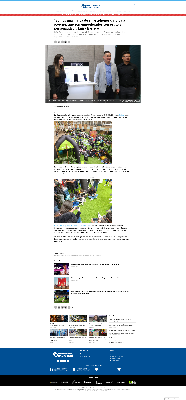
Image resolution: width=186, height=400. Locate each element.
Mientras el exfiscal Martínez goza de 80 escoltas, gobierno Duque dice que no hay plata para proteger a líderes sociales (121, 325)
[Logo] (90, 6)
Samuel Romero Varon (63, 106)
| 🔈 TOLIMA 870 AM (105, 15)
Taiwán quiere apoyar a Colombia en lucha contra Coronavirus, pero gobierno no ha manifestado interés (121, 320)
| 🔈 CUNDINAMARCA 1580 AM (94, 15)
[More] (72, 307)
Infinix (122, 115)
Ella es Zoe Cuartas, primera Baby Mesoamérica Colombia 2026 (96, 324)
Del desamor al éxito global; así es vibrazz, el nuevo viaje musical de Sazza (95, 264)
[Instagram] (61, 361)
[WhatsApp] (59, 42)
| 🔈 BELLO (112, 15)
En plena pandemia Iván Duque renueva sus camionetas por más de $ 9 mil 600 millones (122, 341)
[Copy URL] (69, 42)
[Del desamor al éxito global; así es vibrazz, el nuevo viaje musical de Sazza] (61, 269)
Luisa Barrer (58, 226)
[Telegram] (65, 42)
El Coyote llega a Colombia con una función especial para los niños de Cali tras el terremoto (100, 278)
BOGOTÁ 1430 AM (83, 15)
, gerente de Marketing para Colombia (77, 226)
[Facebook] (55, 42)
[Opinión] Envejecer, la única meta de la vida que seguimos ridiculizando (58, 324)
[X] (62, 42)
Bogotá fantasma (113, 337)
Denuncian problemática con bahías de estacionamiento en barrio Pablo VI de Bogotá (77, 339)
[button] (134, 5)
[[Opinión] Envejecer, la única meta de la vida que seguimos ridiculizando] (59, 318)
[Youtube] (68, 361)
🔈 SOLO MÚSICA (120, 15)
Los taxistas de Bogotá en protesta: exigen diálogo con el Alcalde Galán (77, 324)
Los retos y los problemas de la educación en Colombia (122, 330)
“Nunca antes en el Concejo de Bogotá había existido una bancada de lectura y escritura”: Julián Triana (97, 339)
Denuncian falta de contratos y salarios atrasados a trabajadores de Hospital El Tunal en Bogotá (58, 339)
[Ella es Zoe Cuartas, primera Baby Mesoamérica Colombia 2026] (98, 318)
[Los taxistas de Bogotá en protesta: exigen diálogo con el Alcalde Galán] (78, 318)
